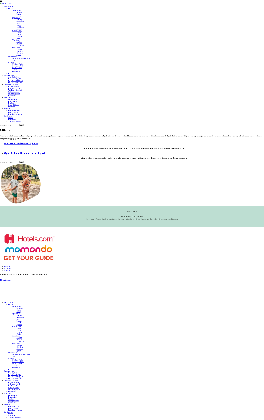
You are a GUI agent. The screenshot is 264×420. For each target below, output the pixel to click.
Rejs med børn (9, 75)
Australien (11, 62)
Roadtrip (11, 103)
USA (10, 73)
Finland (18, 14)
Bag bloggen (8, 116)
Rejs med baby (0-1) (15, 79)
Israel (14, 60)
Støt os (10, 118)
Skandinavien (16, 10)
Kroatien (19, 49)
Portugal (19, 25)
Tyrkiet (18, 55)
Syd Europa (16, 18)
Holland (19, 44)
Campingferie (12, 99)
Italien (18, 23)
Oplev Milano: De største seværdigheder (25, 153)
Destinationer (8, 7)
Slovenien (19, 53)
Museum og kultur (14, 94)
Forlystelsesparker (14, 86)
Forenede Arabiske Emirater (21, 58)
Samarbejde (12, 120)
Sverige (18, 16)
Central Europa (17, 31)
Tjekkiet (19, 34)
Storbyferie (11, 107)
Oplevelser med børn (11, 84)
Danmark (19, 12)
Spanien (19, 29)
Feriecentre (11, 95)
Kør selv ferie (12, 101)
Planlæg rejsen (13, 112)
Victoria (15, 69)
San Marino (20, 27)
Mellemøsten (12, 57)
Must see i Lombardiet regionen (21, 143)
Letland (18, 32)
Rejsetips (7, 108)
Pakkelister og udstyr (15, 114)
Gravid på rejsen (13, 77)
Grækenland (20, 21)
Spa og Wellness (13, 105)
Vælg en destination (14, 121)
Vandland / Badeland (15, 90)
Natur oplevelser (13, 92)
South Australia (17, 68)
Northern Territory (18, 64)
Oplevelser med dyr (14, 88)
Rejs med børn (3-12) (15, 82)
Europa (10, 8)
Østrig (18, 38)
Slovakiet (19, 51)
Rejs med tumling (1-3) (15, 81)
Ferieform (7, 97)
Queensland (16, 71)
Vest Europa (16, 40)
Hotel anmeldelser (14, 110)
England (19, 42)
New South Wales (18, 66)
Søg (21, 125)
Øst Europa (16, 47)
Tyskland (19, 36)
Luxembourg (20, 45)
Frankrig (19, 19)
